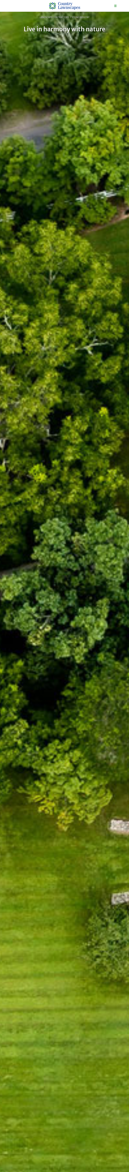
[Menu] (115, 5)
